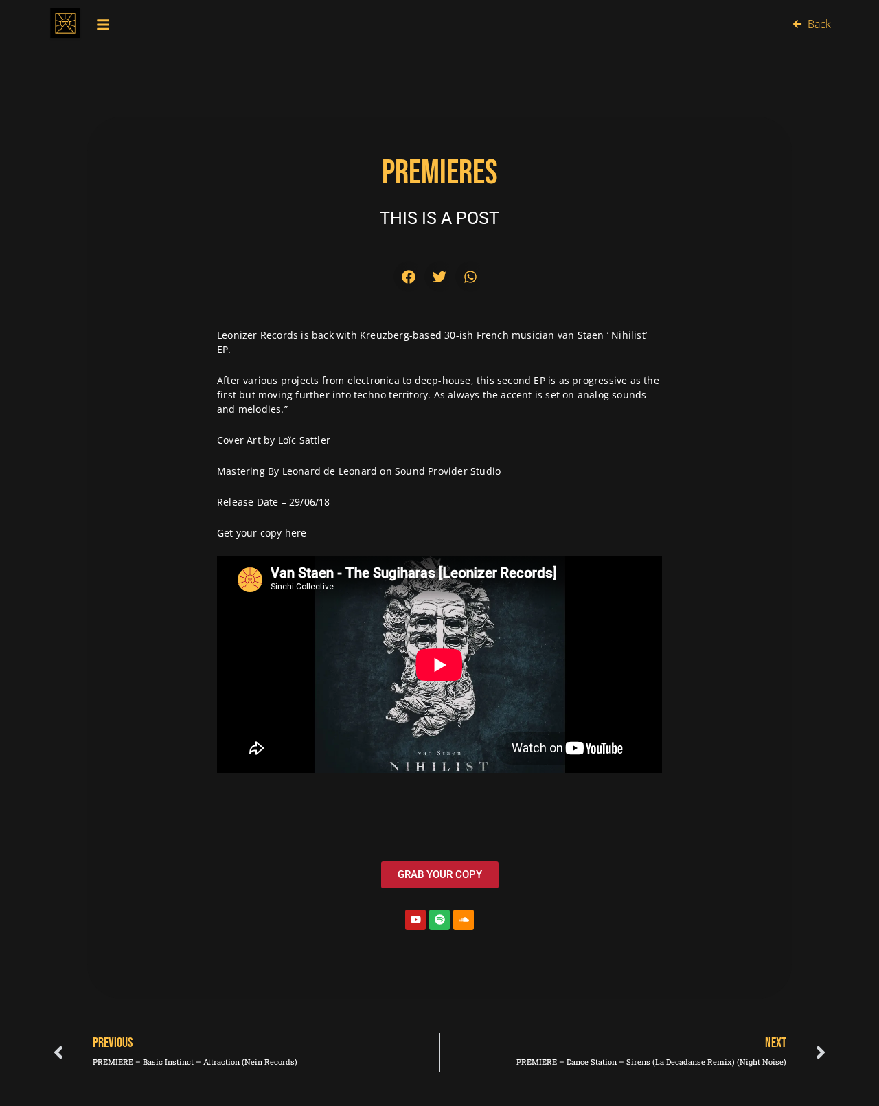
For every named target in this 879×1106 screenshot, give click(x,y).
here (296, 532)
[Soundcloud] (463, 920)
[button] (408, 276)
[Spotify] (439, 920)
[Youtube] (415, 920)
